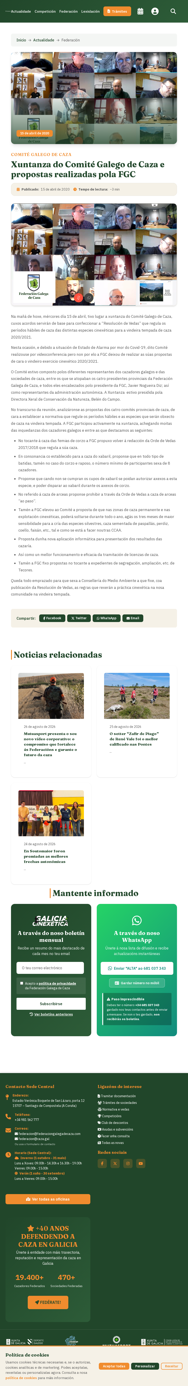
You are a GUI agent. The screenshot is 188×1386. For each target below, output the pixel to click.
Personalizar (145, 1366)
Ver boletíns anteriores (53, 1014)
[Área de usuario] (154, 11)
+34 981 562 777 (27, 1120)
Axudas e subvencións (117, 1129)
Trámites (119, 11)
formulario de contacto (41, 1144)
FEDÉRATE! (50, 1302)
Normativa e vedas (115, 1109)
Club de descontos (114, 1123)
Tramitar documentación (118, 1096)
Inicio (21, 40)
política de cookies (21, 1377)
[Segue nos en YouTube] (140, 1163)
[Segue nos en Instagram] (128, 1163)
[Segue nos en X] (115, 1163)
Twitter (81, 618)
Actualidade (21, 11)
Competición (45, 11)
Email (135, 618)
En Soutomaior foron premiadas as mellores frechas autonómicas (46, 856)
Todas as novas (112, 1143)
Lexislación (90, 11)
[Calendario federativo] (140, 11)
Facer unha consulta (115, 1136)
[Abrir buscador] (173, 11)
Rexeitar (171, 1366)
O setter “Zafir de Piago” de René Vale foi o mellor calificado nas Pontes (134, 739)
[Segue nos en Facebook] (102, 1163)
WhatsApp (108, 618)
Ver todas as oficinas (51, 1199)
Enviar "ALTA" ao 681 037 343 (140, 968)
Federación (68, 11)
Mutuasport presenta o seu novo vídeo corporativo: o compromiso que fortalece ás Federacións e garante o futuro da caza (50, 744)
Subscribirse (51, 1003)
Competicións (111, 1116)
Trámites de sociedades (119, 1103)
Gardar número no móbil (140, 983)
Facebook (53, 618)
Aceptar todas (114, 1366)
